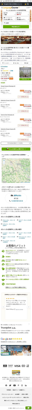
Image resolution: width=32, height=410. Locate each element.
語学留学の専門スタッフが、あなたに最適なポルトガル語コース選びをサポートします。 (16, 190)
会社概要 (17, 394)
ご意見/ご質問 (24, 394)
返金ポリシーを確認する (18, 390)
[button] (1, 1)
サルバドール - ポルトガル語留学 (25, 237)
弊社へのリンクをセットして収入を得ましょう (15, 400)
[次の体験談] (28, 306)
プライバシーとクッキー (7, 394)
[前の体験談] (3, 306)
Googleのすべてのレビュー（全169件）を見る (13, 341)
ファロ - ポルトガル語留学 (25, 233)
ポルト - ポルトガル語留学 (9, 237)
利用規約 (9, 390)
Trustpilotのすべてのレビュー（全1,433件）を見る (14, 332)
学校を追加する (16, 403)
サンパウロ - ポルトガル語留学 (9, 241)
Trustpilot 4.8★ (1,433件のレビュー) (12, 4)
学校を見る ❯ (25, 79)
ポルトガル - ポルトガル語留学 (9, 220)
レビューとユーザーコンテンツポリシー (12, 397)
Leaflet (21, 182)
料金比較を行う (16, 26)
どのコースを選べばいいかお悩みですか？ (13, 187)
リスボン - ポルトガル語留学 (9, 233)
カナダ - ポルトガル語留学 (25, 220)
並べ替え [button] (17, 63)
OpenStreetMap (27, 182)
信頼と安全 (26, 397)
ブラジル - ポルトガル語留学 (9, 224)
